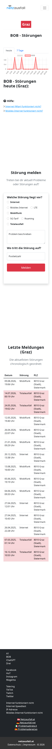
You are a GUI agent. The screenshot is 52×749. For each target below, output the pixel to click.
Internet (15, 202)
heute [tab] (9, 50)
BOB (8, 656)
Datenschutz (14, 744)
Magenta (11, 679)
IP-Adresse (11, 709)
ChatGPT (10, 660)
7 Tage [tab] (20, 50)
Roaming (29, 218)
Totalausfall (16, 224)
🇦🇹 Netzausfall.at (26, 719)
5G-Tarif (14, 218)
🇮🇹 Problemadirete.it (26, 725)
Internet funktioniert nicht (20, 702)
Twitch (9, 693)
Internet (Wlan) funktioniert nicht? (23, 106)
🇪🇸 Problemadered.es (26, 729)
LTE (35, 207)
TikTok (9, 689)
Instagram (11, 676)
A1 (7, 653)
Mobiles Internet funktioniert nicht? (24, 110)
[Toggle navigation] (45, 8)
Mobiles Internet (19, 207)
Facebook (11, 669)
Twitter (10, 696)
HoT (8, 673)
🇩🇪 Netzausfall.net (26, 722)
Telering (10, 686)
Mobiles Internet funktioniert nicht (24, 712)
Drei (8, 663)
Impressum (29, 744)
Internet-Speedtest (16, 706)
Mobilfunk (16, 213)
